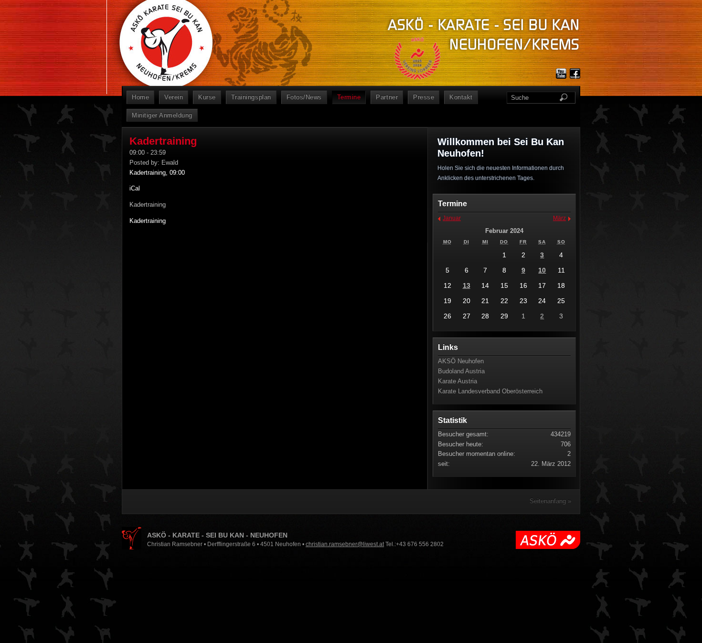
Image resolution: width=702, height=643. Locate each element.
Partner (387, 97)
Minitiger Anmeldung (162, 115)
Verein (173, 97)
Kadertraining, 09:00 (157, 172)
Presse (423, 97)
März (559, 218)
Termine (349, 97)
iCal (134, 188)
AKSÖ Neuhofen (461, 361)
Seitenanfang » (550, 501)
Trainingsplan (251, 97)
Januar (452, 218)
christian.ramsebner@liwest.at (345, 544)
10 (542, 270)
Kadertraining (147, 220)
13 (466, 285)
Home (140, 97)
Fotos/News (304, 97)
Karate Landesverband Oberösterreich (490, 391)
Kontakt (461, 97)
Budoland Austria (461, 371)
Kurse (207, 97)
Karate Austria (457, 381)
